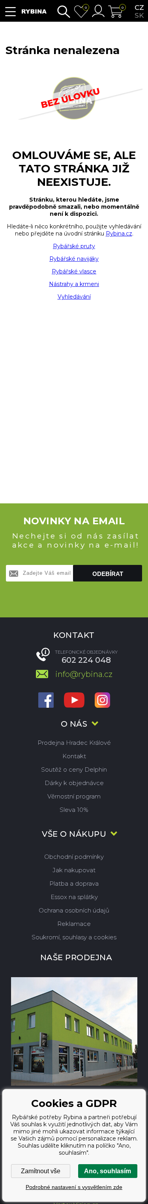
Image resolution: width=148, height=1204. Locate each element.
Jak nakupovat (74, 870)
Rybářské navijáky (74, 258)
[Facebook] (46, 700)
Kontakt (74, 756)
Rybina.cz (119, 233)
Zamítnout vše (40, 1171)
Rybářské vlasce (74, 271)
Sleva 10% (74, 809)
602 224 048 (86, 660)
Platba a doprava (74, 883)
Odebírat (107, 573)
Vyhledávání (74, 296)
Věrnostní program (74, 796)
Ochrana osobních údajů (74, 910)
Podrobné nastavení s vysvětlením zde (74, 1187)
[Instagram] (102, 700)
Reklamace (74, 923)
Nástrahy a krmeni (74, 284)
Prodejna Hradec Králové (74, 742)
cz (139, 7)
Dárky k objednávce (74, 783)
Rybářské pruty (74, 246)
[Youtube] (74, 700)
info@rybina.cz (83, 674)
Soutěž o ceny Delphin (74, 769)
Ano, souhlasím (107, 1171)
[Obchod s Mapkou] (74, 1031)
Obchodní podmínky (74, 856)
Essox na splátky (74, 897)
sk (139, 15)
